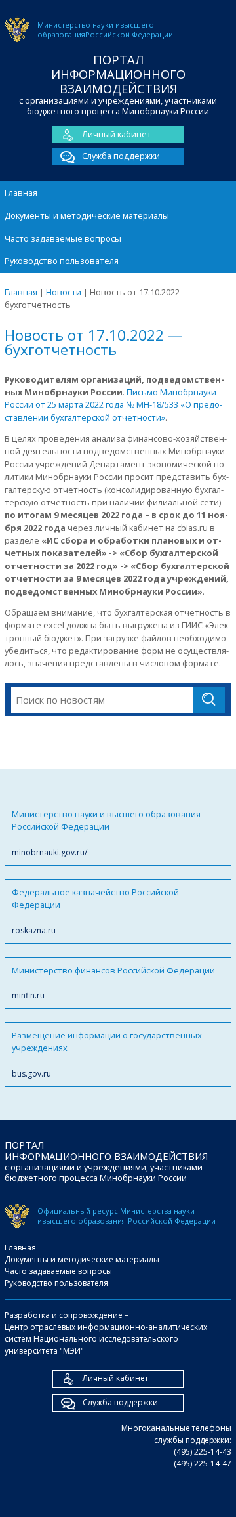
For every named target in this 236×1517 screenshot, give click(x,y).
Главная (21, 192)
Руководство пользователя (62, 261)
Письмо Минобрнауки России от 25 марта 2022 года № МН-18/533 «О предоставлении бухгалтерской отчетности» (113, 404)
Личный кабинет (116, 134)
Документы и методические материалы (87, 215)
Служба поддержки (121, 155)
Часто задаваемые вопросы (63, 238)
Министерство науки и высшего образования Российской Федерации (106, 833)
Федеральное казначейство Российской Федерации (95, 911)
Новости (63, 292)
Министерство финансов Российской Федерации (113, 982)
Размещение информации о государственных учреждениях (107, 1054)
